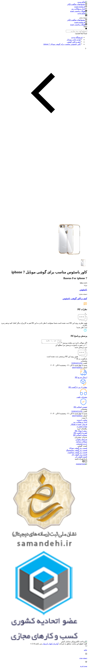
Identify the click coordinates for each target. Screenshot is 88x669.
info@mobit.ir (77, 367)
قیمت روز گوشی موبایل (78, 448)
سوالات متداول (81, 442)
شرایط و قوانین (81, 439)
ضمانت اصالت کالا (80, 435)
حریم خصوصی (81, 444)
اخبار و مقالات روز (80, 422)
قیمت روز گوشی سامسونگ (76, 450)
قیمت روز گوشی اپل (79, 455)
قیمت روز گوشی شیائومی (77, 452)
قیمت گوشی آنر (81, 457)
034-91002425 (77, 363)
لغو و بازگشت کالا (80, 433)
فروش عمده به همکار (79, 424)
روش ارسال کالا (81, 431)
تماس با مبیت (82, 420)
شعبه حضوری (82, 426)
